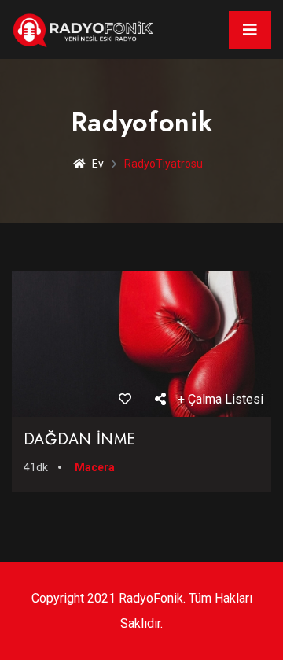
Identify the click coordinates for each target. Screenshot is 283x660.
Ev (98, 163)
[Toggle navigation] (250, 30)
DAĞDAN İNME (79, 439)
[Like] (125, 399)
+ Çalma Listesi (220, 399)
